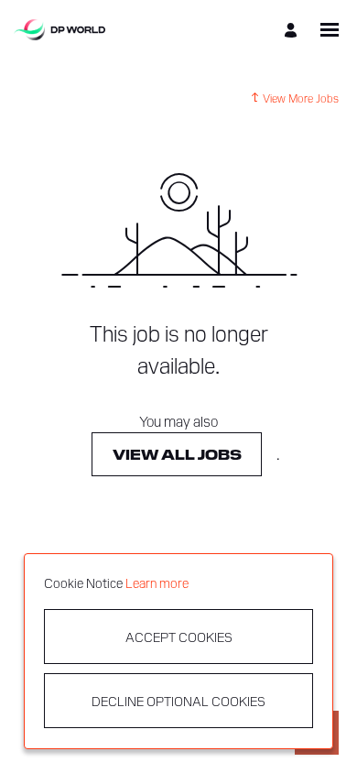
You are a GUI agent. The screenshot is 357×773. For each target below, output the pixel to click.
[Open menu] (329, 29)
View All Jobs (177, 454)
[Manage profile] (293, 29)
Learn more (157, 582)
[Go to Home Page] (59, 29)
